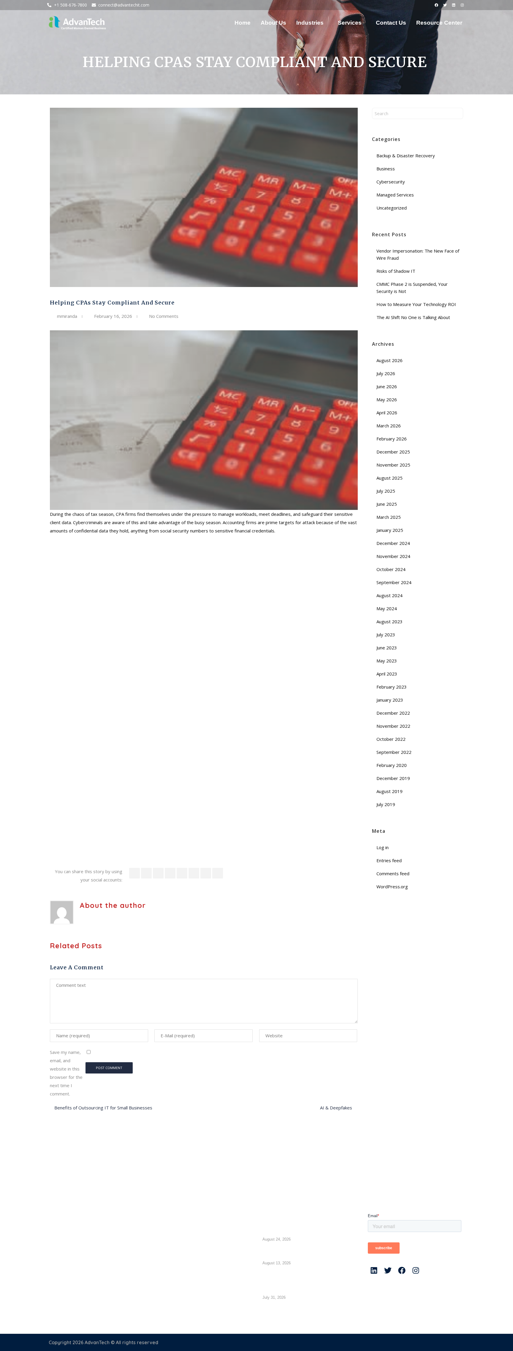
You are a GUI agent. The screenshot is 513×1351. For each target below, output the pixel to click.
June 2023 (386, 648)
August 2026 (389, 360)
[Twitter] (445, 5)
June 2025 (386, 504)
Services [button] (350, 23)
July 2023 (385, 635)
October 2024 (391, 569)
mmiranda (67, 316)
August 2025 (389, 478)
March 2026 (388, 426)
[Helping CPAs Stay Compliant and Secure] (204, 197)
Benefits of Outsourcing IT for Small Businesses (103, 1108)
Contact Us (391, 23)
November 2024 (393, 556)
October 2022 (391, 739)
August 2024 (389, 595)
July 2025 (385, 491)
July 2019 (385, 804)
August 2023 (389, 621)
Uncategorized (391, 208)
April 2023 (386, 674)
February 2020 (391, 765)
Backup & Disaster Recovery (405, 155)
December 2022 (393, 713)
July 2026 (385, 373)
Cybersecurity (390, 182)
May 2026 (386, 399)
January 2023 (389, 700)
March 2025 (388, 517)
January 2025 (389, 530)
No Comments (163, 316)
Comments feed (392, 873)
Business (385, 169)
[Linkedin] (453, 5)
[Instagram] (462, 5)
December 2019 (393, 778)
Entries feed (389, 860)
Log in (382, 847)
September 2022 (393, 752)
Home (243, 23)
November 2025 (393, 465)
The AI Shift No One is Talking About (413, 317)
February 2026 (391, 439)
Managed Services (395, 195)
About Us (273, 23)
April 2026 (386, 413)
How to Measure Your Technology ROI (416, 304)
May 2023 (386, 661)
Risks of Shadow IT (396, 271)
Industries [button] (310, 23)
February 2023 (391, 687)
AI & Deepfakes (336, 1108)
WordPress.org (392, 886)
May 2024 (386, 608)
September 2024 (393, 582)
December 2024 (393, 543)
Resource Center (439, 23)
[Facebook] (436, 5)
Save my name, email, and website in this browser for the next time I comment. (66, 1073)
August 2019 (389, 791)
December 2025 (393, 452)
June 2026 (386, 386)
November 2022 (393, 726)
